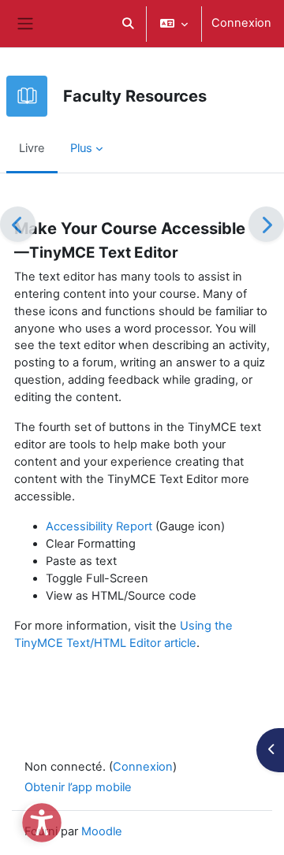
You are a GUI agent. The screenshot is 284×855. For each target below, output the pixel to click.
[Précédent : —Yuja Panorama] (18, 224)
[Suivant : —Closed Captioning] (266, 224)
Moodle (101, 831)
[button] (128, 23)
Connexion (241, 23)
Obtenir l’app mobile (78, 787)
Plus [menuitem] (81, 148)
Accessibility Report (99, 526)
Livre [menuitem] (32, 148)
